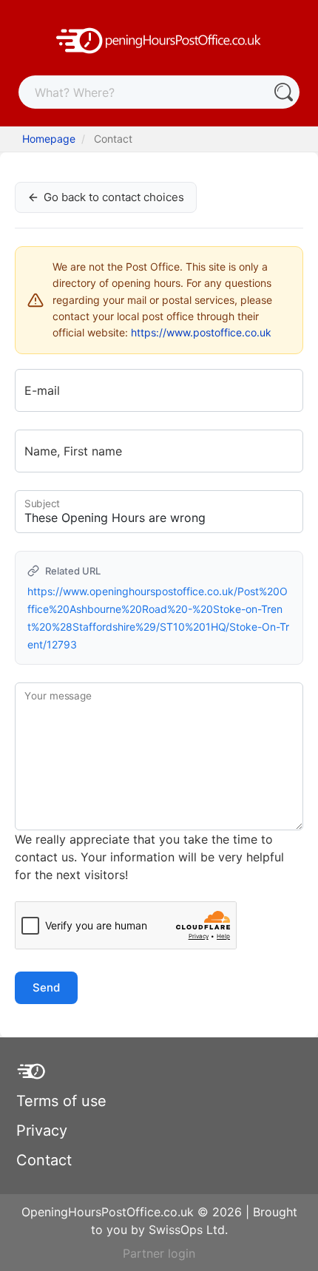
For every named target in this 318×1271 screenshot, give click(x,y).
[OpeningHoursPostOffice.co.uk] (159, 39)
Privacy (41, 1130)
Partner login (159, 1253)
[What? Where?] (283, 92)
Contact (44, 1160)
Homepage (48, 138)
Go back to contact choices (114, 197)
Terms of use (61, 1101)
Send (46, 987)
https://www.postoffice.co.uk (201, 332)
